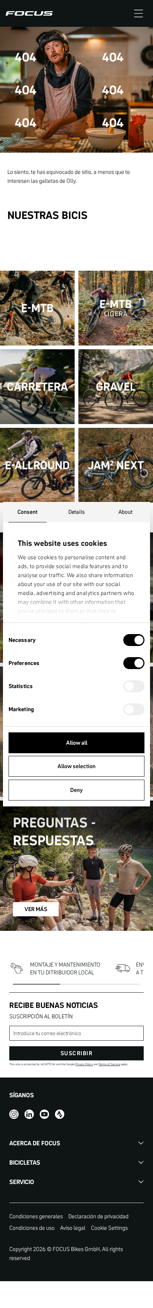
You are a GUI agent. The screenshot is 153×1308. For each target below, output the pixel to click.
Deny (76, 790)
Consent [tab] (27, 512)
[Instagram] (14, 1113)
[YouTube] (44, 1113)
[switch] (133, 664)
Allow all (76, 743)
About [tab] (125, 512)
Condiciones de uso (32, 1228)
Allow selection (76, 766)
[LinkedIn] (29, 1113)
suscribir (77, 1053)
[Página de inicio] (29, 13)
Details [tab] (76, 512)
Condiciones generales (36, 1216)
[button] (138, 13)
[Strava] (59, 1113)
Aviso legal (72, 1228)
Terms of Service (109, 1064)
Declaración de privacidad (98, 1216)
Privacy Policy (84, 1064)
